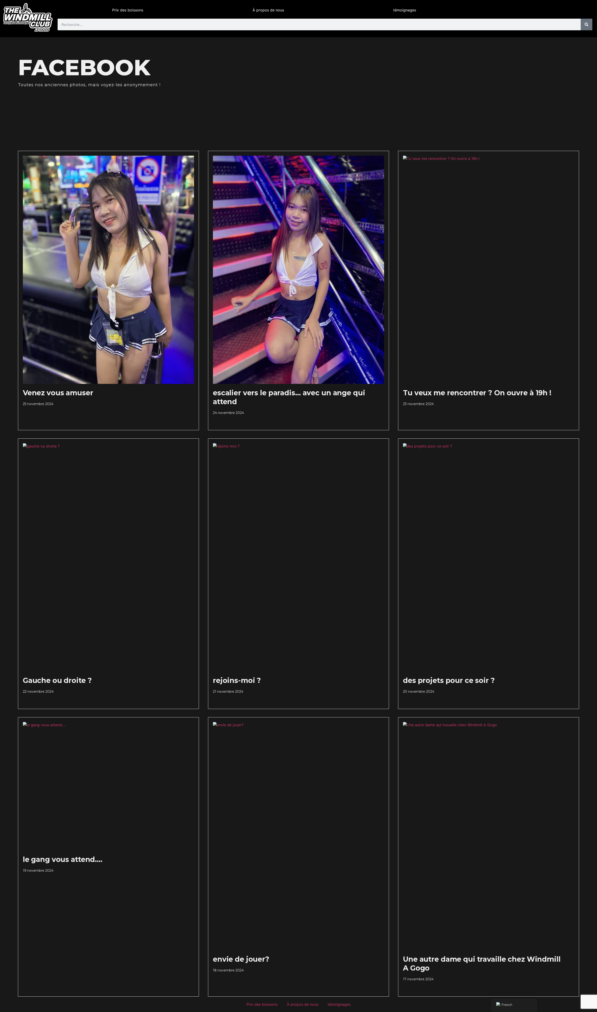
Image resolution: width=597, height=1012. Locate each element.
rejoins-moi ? (237, 680)
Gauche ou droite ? (57, 680)
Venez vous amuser (58, 393)
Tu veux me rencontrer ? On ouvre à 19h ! (477, 393)
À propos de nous (268, 10)
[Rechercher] (586, 24)
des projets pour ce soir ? (449, 680)
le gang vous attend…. (62, 859)
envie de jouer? (241, 959)
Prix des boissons (127, 10)
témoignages (404, 10)
